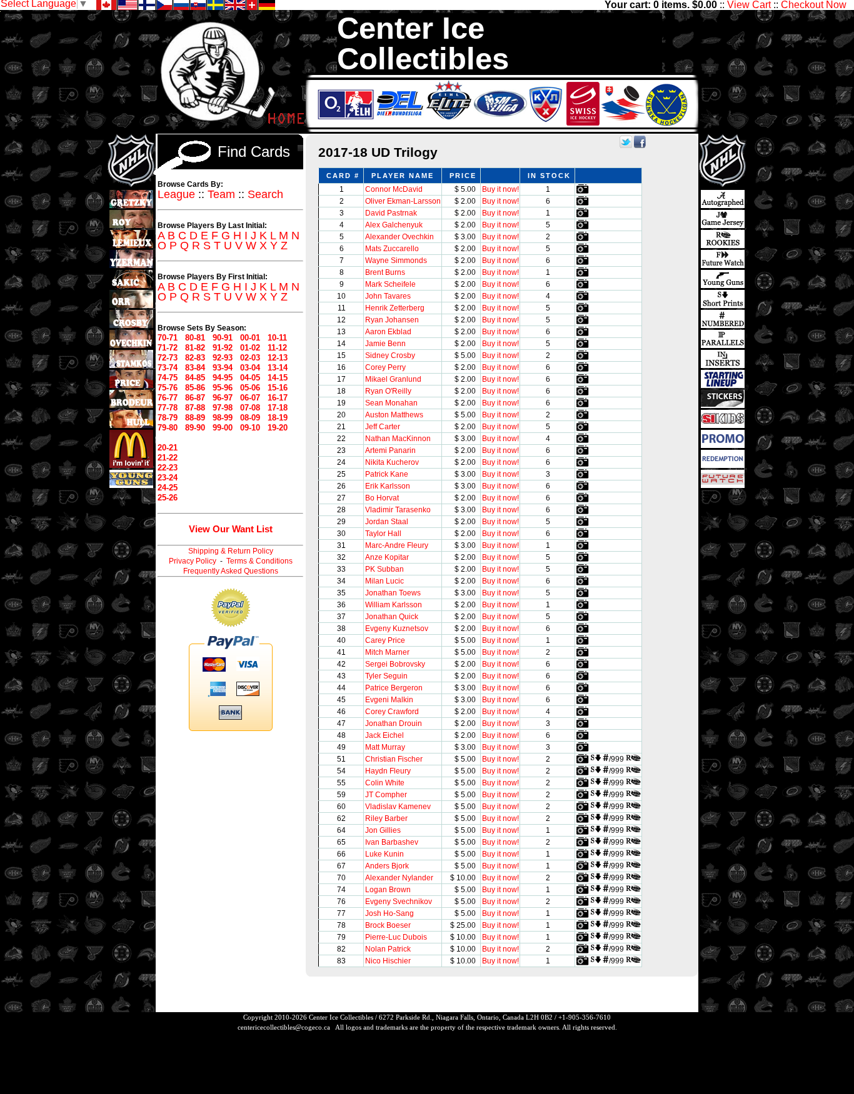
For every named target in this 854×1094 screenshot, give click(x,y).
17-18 (278, 407)
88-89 (195, 417)
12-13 (278, 357)
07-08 (250, 407)
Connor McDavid (394, 189)
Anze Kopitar (387, 557)
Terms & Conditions (259, 561)
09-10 (250, 427)
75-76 (168, 387)
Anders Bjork (387, 866)
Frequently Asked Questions (230, 571)
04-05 (250, 377)
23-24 (168, 477)
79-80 (168, 427)
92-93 (223, 357)
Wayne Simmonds (396, 260)
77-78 (168, 407)
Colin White (384, 782)
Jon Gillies (383, 830)
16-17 (278, 397)
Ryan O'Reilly (388, 391)
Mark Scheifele (390, 284)
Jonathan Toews (393, 593)
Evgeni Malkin (389, 699)
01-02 (250, 347)
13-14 (278, 367)
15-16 (278, 387)
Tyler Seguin (386, 676)
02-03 (250, 357)
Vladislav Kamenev (398, 806)
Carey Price (385, 640)
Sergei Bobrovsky (395, 664)
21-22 (168, 457)
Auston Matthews (394, 414)
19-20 (278, 427)
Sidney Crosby (390, 355)
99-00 (223, 427)
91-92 (223, 347)
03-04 (250, 367)
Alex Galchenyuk (394, 225)
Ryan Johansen (392, 320)
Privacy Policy (192, 561)
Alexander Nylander (399, 877)
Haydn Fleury (388, 771)
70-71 (168, 337)
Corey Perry (385, 367)
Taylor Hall (383, 533)
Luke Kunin (384, 854)
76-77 (168, 397)
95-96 (223, 387)
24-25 (168, 487)
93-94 (223, 367)
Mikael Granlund (393, 379)
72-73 (168, 357)
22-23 (168, 467)
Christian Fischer (394, 759)
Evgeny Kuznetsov (396, 628)
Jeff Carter (382, 426)
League (176, 194)
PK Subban (384, 569)
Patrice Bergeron (394, 688)
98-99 (223, 417)
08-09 (250, 417)
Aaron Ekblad (388, 331)
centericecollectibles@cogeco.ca (284, 1027)
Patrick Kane (386, 474)
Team (221, 194)
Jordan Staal (386, 521)
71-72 (168, 347)
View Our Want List (231, 529)
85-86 (195, 387)
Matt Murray (385, 747)
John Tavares (388, 296)
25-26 (168, 497)
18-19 (278, 417)
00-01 (250, 337)
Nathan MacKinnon (398, 438)
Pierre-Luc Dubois (396, 937)
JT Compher (386, 794)
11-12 (277, 347)
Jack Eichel (384, 735)
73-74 (168, 367)
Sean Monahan (391, 403)
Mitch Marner (387, 652)
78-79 (168, 417)
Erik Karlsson (387, 486)
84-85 (195, 377)
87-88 (195, 407)
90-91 (223, 337)
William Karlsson (393, 604)
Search (265, 194)
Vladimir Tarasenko (398, 509)
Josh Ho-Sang (389, 913)
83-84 (195, 367)
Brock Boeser (388, 925)
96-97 (223, 397)
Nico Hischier (388, 961)
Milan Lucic (384, 581)
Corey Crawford (392, 711)
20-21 (168, 447)
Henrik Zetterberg (394, 308)
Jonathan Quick (391, 616)
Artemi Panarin (390, 450)
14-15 (278, 377)
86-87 (195, 397)
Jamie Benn (385, 343)
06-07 (250, 397)
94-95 (223, 377)
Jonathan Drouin (393, 723)
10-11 (277, 337)
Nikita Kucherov (392, 462)
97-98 (223, 407)
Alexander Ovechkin (399, 236)
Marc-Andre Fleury (396, 545)
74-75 (168, 377)
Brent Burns (385, 272)
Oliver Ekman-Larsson (403, 201)
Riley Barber (386, 818)
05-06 (250, 387)
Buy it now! (500, 189)
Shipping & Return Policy (230, 551)
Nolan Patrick (388, 949)
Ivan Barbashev (391, 842)
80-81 (195, 337)
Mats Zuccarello (392, 248)
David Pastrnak (391, 213)
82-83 (195, 357)
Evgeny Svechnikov (398, 901)
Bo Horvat (382, 498)
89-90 (195, 427)
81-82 (195, 347)
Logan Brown (388, 889)
